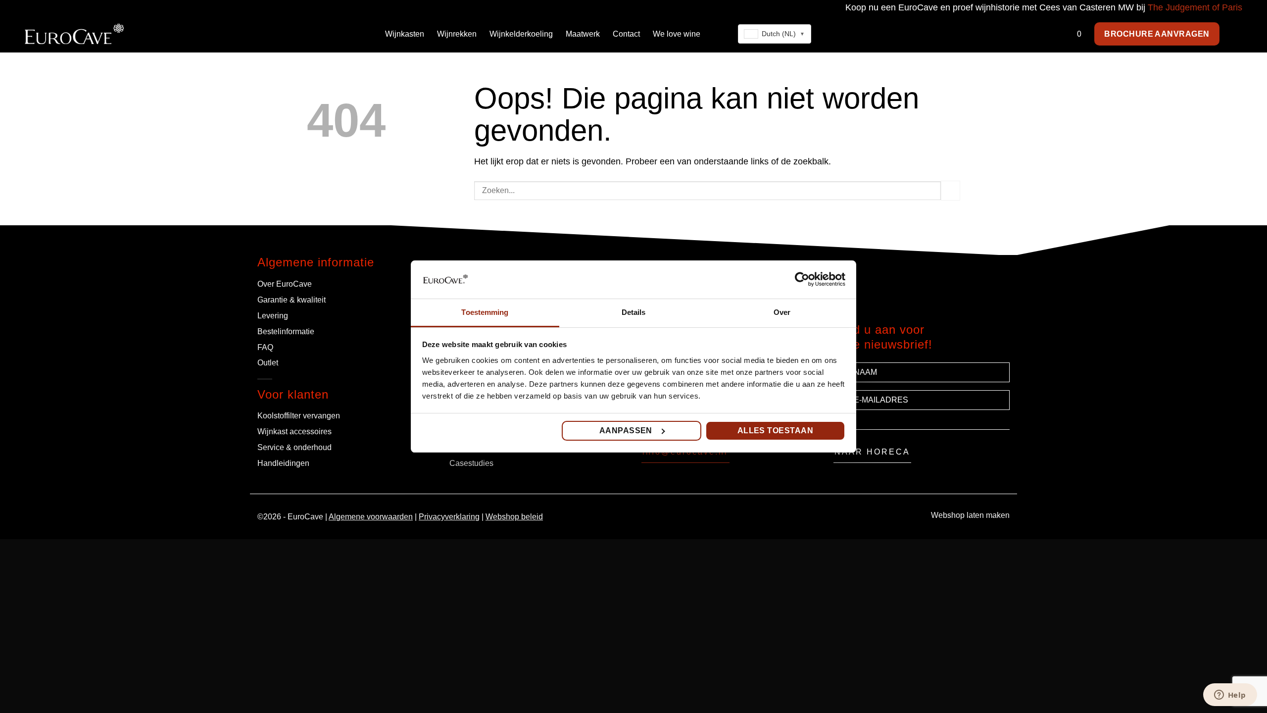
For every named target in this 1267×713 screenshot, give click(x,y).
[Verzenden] (950, 190)
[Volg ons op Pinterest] (770, 455)
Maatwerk (583, 34)
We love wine (676, 34)
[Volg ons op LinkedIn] (782, 455)
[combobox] (774, 34)
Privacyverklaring (449, 516)
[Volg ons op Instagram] (758, 455)
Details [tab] (634, 312)
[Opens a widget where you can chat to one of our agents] (1230, 695)
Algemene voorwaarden (371, 516)
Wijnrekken (457, 34)
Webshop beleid (514, 516)
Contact (626, 34)
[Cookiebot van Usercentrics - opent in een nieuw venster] (802, 279)
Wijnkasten (404, 34)
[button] (1237, 34)
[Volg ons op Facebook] (746, 455)
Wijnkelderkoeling (521, 34)
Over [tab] (782, 312)
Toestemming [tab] (484, 312)
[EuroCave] (74, 34)
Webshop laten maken (970, 515)
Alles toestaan (775, 430)
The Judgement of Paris (1195, 7)
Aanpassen (625, 430)
